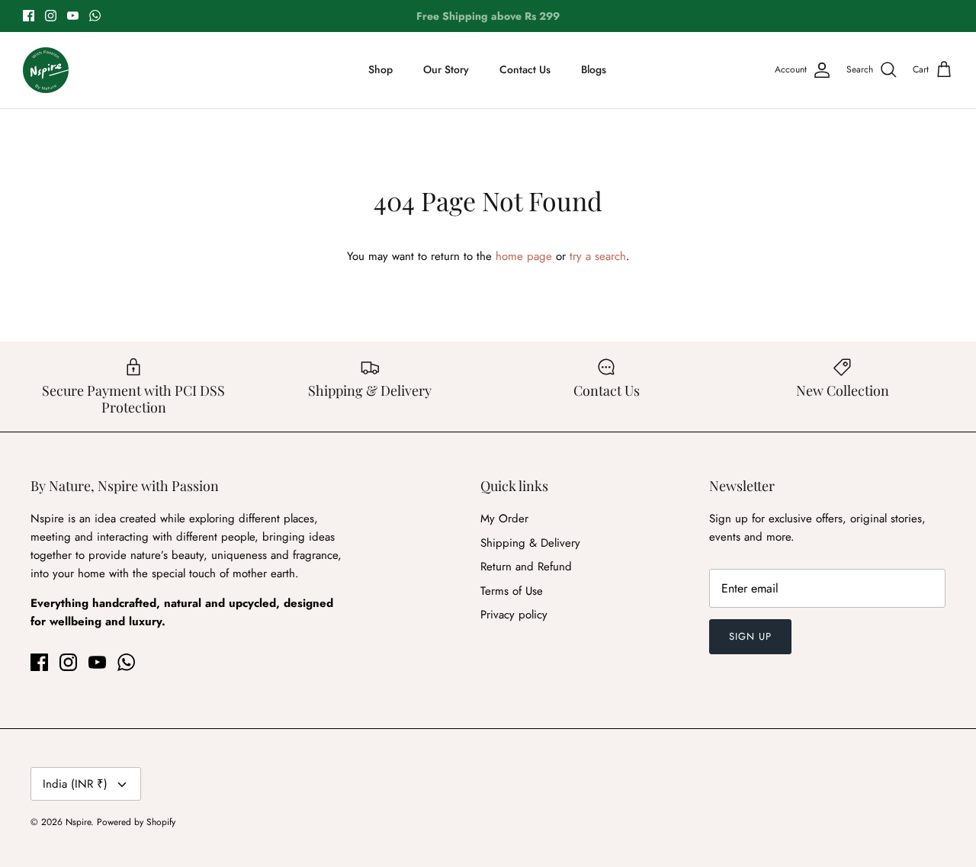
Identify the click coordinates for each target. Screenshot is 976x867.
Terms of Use (511, 591)
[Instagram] (50, 15)
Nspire (78, 822)
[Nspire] (46, 70)
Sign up (750, 636)
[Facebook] (28, 15)
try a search (598, 256)
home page (524, 256)
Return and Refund (526, 566)
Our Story (446, 69)
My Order (504, 518)
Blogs (593, 69)
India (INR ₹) (75, 783)
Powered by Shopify (136, 822)
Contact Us (525, 69)
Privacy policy (513, 614)
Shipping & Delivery (530, 543)
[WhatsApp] (95, 15)
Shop (380, 69)
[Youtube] (73, 15)
